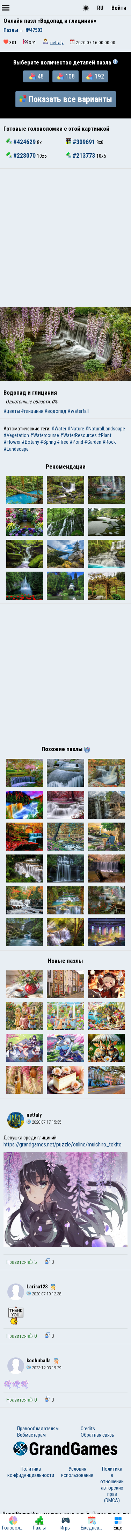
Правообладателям (38, 1428)
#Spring (48, 442)
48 (40, 76)
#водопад (55, 411)
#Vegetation (16, 435)
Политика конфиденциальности (30, 1472)
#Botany (30, 442)
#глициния (32, 411)
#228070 (24, 155)
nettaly (57, 42)
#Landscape (16, 449)
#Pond (76, 442)
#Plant (104, 435)
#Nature (75, 428)
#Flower (12, 442)
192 (99, 76)
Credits (88, 1428)
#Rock (109, 442)
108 (70, 76)
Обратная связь (97, 1435)
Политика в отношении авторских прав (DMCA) (112, 1485)
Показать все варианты (70, 99)
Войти (118, 8)
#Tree (62, 442)
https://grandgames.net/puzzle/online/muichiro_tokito (62, 1144)
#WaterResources (78, 435)
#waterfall (78, 411)
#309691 (83, 141)
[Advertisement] (65, 238)
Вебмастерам (31, 1435)
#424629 (24, 141)
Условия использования (77, 1472)
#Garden (92, 442)
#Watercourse (44, 435)
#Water (58, 428)
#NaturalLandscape (105, 428)
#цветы (11, 411)
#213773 (83, 155)
